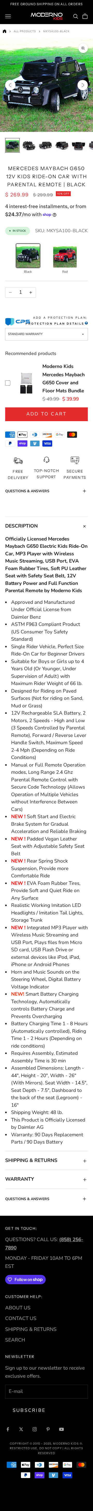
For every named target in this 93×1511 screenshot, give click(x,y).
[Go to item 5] (78, 145)
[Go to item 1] (12, 145)
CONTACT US (20, 1318)
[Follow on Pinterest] (48, 1429)
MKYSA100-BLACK (56, 31)
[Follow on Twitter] (21, 1429)
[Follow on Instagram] (34, 1429)
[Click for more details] (86, 324)
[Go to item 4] (62, 145)
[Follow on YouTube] (61, 1429)
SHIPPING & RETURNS (31, 1329)
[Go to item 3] (45, 145)
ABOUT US (17, 1307)
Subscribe (29, 1410)
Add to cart (46, 414)
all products (25, 31)
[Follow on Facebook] (7, 1429)
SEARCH (15, 1340)
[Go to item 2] (29, 145)
